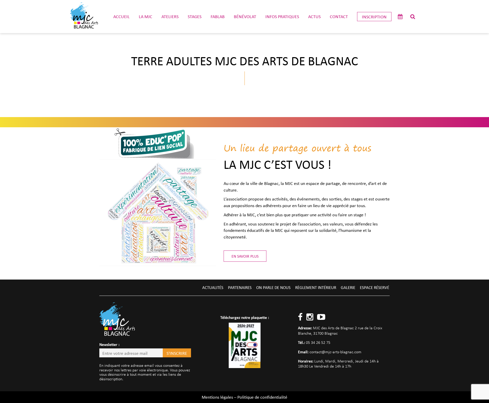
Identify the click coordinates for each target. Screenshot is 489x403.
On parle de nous (273, 287)
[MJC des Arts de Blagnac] (84, 16)
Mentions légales (217, 396)
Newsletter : (109, 344)
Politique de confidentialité (262, 396)
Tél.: (301, 342)
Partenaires (240, 287)
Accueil (121, 16)
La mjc (145, 16)
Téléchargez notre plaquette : (244, 317)
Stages (194, 16)
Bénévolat (245, 16)
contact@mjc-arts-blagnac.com (335, 351)
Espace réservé (374, 287)
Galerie (348, 287)
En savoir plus (245, 256)
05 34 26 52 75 (318, 342)
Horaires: (305, 361)
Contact (339, 16)
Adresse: (305, 327)
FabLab (218, 16)
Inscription (374, 16)
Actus (314, 16)
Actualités (212, 287)
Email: (303, 351)
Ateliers (170, 16)
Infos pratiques (282, 16)
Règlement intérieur (315, 287)
